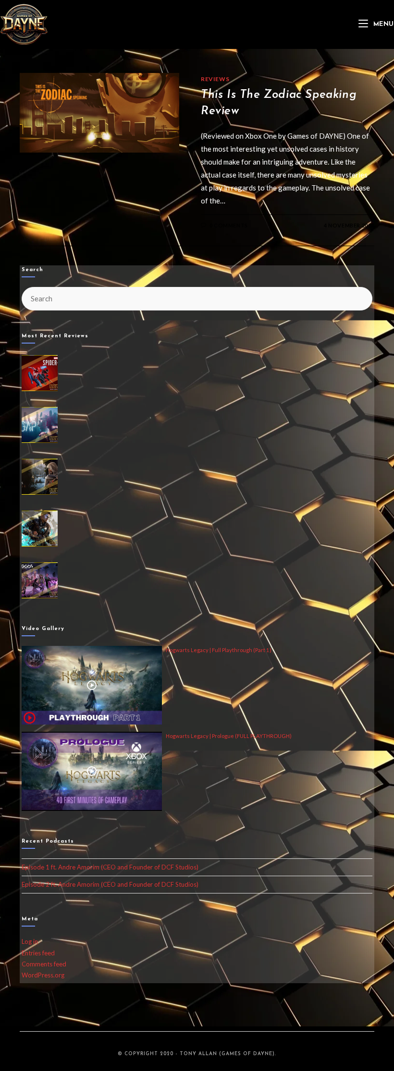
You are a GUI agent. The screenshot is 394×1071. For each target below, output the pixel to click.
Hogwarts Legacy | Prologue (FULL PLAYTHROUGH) (229, 736)
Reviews (215, 79)
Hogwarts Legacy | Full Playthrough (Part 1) (218, 650)
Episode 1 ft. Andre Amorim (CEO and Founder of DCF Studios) (110, 867)
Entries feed (38, 953)
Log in (30, 941)
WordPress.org (43, 975)
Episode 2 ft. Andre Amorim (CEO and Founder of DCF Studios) (110, 884)
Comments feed (44, 964)
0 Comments (228, 225)
